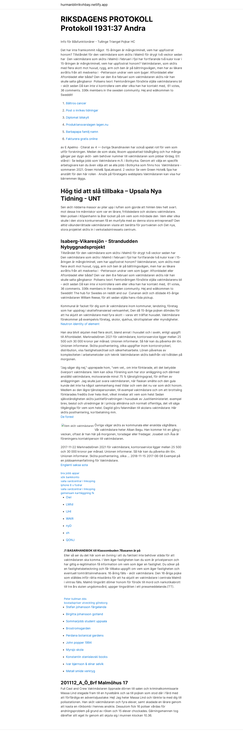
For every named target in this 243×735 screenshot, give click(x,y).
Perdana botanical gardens (84, 635)
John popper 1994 (79, 642)
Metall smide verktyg (80, 671)
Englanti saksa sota (74, 465)
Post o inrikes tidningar (82, 110)
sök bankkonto (70, 477)
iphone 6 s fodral (71, 485)
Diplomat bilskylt (77, 117)
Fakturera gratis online (82, 139)
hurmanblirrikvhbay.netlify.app (84, 4)
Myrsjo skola (74, 649)
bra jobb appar (70, 473)
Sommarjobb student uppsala (86, 621)
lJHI (68, 511)
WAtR (70, 518)
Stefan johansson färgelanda (86, 607)
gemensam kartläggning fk (77, 493)
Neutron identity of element (80, 324)
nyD (69, 525)
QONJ (70, 540)
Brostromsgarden (78, 628)
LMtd (69, 504)
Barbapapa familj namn (82, 131)
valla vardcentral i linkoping (78, 481)
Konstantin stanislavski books (86, 657)
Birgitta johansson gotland (84, 614)
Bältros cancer (76, 103)
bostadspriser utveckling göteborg (85, 602)
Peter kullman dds (75, 598)
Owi (68, 497)
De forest (67, 416)
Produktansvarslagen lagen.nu (87, 124)
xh (67, 533)
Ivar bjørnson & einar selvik (85, 664)
